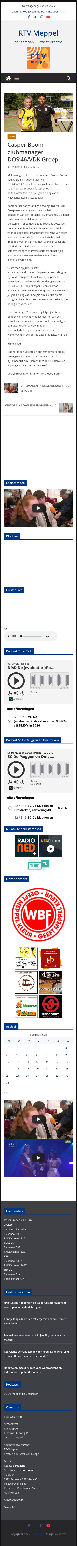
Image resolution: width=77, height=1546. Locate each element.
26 (27, 1075)
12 (27, 1061)
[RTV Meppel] (8, 78)
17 (7, 1068)
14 (47, 1061)
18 (17, 1068)
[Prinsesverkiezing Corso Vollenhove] (38, 1158)
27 (37, 1075)
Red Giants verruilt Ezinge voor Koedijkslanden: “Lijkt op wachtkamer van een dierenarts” (41, 11)
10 (7, 1061)
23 (66, 1068)
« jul (6, 1092)
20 (37, 1068)
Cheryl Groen (33, 167)
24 (7, 1075)
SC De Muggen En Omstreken (21, 1393)
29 (57, 1075)
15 (57, 1061)
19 (27, 1068)
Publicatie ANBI (13, 1416)
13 (37, 1061)
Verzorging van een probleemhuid (30, 405)
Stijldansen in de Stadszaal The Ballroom (46, 388)
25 (17, 1075)
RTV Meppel (38, 33)
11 (17, 1061)
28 (47, 1075)
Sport (12, 136)
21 (47, 1068)
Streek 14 (9, 1507)
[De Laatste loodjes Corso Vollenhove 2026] (38, 508)
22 (57, 1068)
